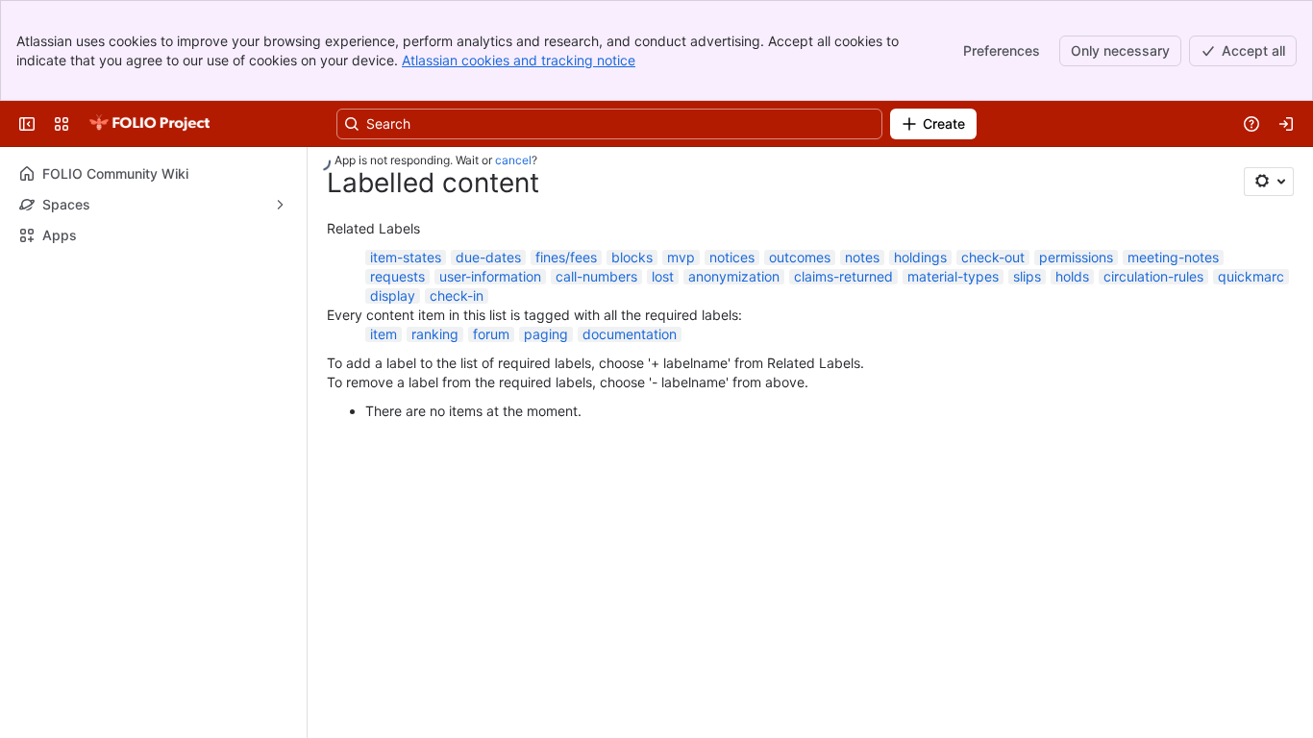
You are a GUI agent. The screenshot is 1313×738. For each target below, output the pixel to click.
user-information (490, 276)
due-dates (488, 257)
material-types (953, 276)
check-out (993, 257)
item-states (405, 257)
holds (1072, 276)
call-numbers (596, 276)
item (383, 334)
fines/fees (566, 257)
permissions (1076, 257)
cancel (513, 160)
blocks (632, 257)
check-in (456, 295)
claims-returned (843, 276)
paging (546, 334)
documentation (629, 334)
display (392, 295)
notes (862, 257)
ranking (434, 334)
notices (732, 257)
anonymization (734, 276)
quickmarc (1251, 276)
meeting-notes (1173, 257)
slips (1027, 276)
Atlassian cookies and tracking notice (518, 60)
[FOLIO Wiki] (149, 124)
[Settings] (1269, 181)
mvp (681, 257)
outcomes (799, 257)
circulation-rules (1153, 276)
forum (491, 334)
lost (663, 276)
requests (397, 276)
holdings (920, 257)
